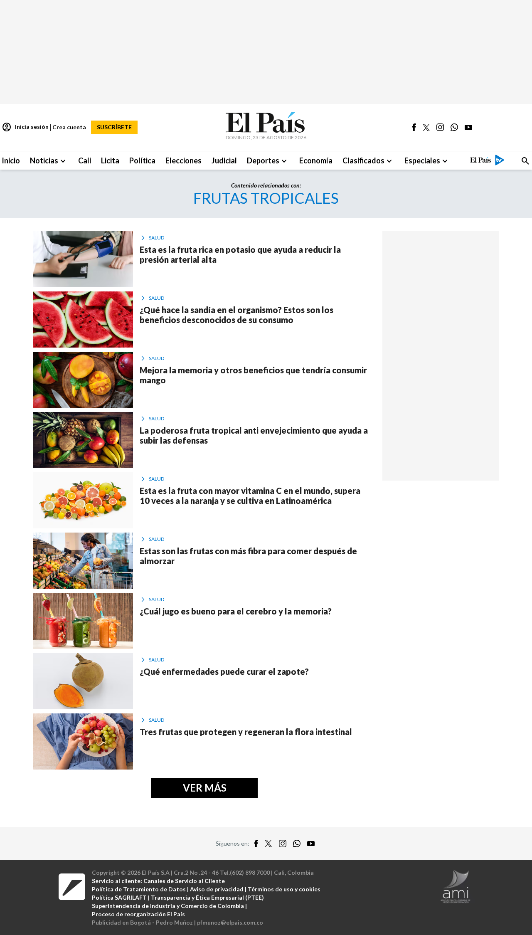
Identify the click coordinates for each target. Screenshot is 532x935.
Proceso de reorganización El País (138, 914)
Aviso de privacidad (217, 889)
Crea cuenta (69, 127)
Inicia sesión (25, 127)
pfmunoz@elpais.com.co (230, 922)
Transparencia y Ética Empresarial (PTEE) (207, 897)
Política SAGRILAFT (119, 897)
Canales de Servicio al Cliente (184, 880)
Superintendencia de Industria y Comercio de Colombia (168, 905)
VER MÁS (205, 788)
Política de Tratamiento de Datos (139, 889)
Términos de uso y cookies (284, 889)
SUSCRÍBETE (114, 127)
